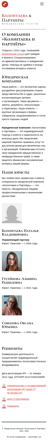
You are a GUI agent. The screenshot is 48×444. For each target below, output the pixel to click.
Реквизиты (13, 406)
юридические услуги (13, 54)
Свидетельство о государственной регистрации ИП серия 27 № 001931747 (26, 389)
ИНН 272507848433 (18, 399)
